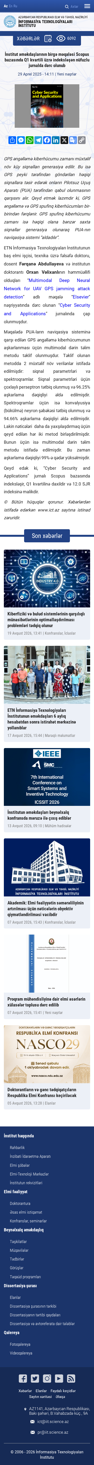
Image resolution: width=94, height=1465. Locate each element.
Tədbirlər (17, 1259)
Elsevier (81, 297)
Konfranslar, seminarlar (28, 1220)
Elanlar (15, 1297)
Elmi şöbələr (20, 1165)
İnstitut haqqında (19, 1136)
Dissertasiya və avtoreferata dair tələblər (42, 1323)
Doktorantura (20, 1203)
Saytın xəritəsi (40, 1397)
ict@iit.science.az (53, 1421)
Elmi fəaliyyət (15, 1192)
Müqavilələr (19, 1250)
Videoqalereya (21, 1353)
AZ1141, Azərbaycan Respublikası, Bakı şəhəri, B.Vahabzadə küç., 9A (59, 1411)
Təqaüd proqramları (25, 1276)
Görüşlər (16, 1267)
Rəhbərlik (17, 1147)
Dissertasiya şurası (20, 1286)
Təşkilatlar (18, 1241)
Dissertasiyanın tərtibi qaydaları (35, 1314)
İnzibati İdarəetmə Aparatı (30, 1156)
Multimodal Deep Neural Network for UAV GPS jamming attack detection (47, 289)
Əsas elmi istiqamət (26, 1212)
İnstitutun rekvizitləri (26, 1182)
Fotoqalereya (20, 1344)
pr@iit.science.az (53, 1432)
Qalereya (11, 1332)
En (10, 6)
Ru (15, 6)
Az (6, 6)
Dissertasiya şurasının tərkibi (33, 1306)
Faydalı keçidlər (63, 1391)
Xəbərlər (25, 1391)
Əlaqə (60, 1397)
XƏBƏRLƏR (28, 38)
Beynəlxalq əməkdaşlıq (24, 1230)
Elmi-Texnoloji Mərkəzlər (29, 1174)
